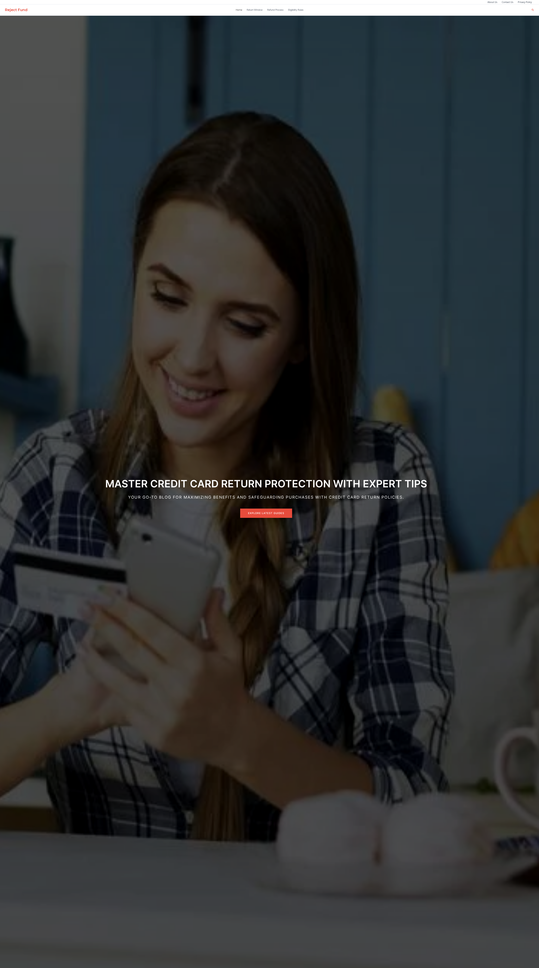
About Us (492, 2)
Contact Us (507, 2)
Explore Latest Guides (266, 513)
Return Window (255, 10)
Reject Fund (16, 10)
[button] (533, 10)
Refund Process (275, 10)
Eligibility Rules (295, 10)
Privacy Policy (525, 2)
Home (239, 10)
